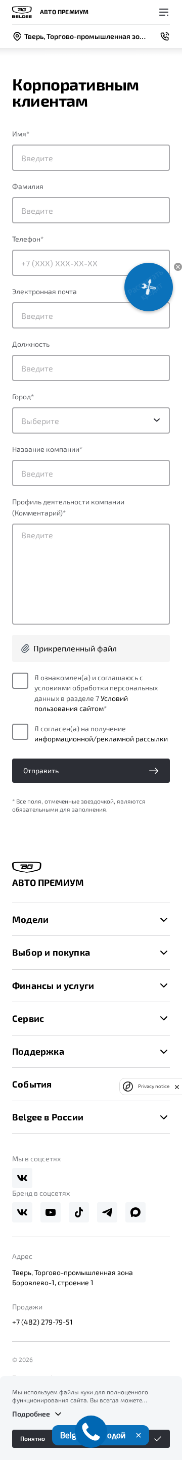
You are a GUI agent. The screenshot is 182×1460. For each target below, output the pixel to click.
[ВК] (22, 1178)
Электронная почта (44, 291)
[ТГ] (107, 1212)
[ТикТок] (79, 1212)
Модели (30, 919)
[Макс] (135, 1212)
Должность (31, 344)
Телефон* (27, 238)
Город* (23, 396)
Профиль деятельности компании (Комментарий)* (68, 507)
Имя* (20, 133)
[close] (177, 1086)
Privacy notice (153, 1086)
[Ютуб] (50, 1212)
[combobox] (91, 420)
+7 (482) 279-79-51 (42, 1321)
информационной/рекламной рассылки (101, 738)
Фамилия (27, 186)
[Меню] (164, 12)
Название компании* (47, 449)
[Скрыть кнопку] (178, 267)
